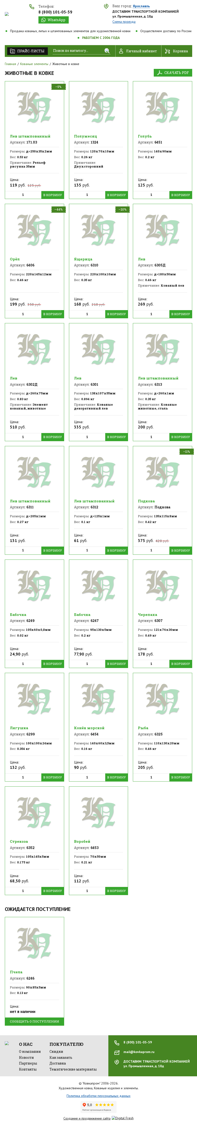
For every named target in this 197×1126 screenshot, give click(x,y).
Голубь (145, 136)
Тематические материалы (73, 1069)
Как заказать (60, 1057)
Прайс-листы (30, 51)
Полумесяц (85, 136)
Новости (26, 1057)
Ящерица (83, 259)
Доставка (57, 1063)
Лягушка (19, 727)
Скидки (56, 1051)
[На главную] (7, 14)
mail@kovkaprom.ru (138, 1052)
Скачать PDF (176, 72)
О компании (30, 1051)
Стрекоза (19, 841)
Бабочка (18, 614)
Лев (141, 259)
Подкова (146, 501)
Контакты (28, 1069)
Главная (10, 64)
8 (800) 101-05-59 (55, 12)
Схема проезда (123, 21)
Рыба (143, 727)
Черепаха (147, 614)
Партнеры (28, 1063)
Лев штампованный (30, 136)
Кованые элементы (34, 64)
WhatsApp (56, 20)
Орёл (15, 259)
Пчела (16, 971)
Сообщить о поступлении (34, 1021)
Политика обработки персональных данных (98, 1096)
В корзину (52, 195)
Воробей (82, 841)
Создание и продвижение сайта (87, 1118)
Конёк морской (89, 727)
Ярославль (141, 6)
